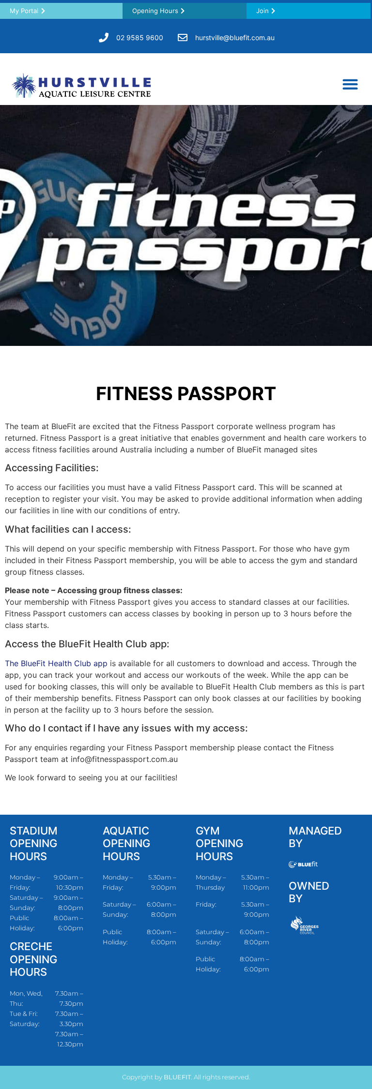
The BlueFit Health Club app (56, 663)
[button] (350, 84)
